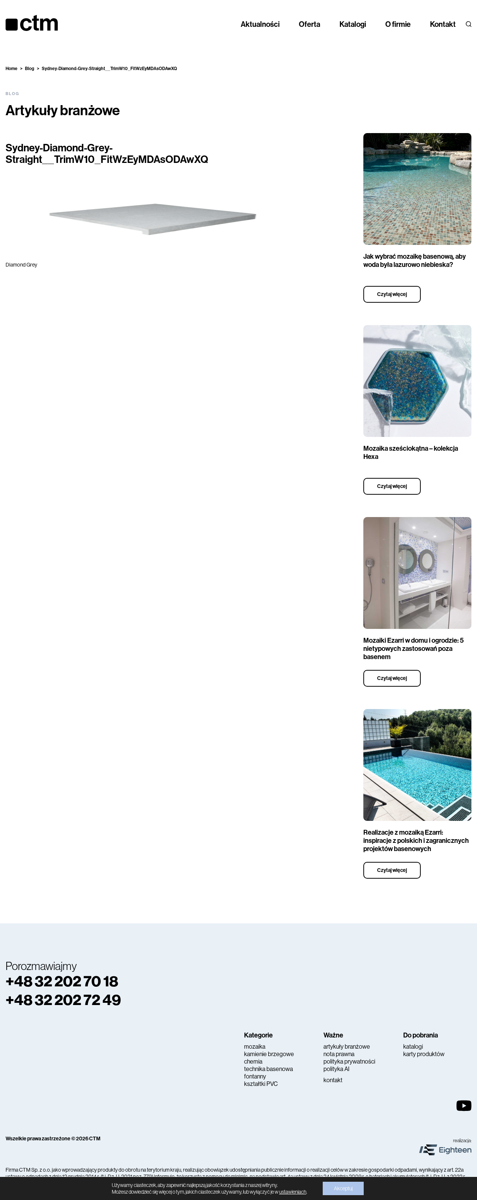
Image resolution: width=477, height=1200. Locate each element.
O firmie (398, 24)
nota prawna (338, 1054)
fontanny (255, 1076)
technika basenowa (268, 1069)
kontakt (332, 1080)
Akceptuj (343, 1188)
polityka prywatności (349, 1061)
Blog (29, 68)
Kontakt (443, 24)
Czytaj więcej (392, 294)
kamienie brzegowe (269, 1054)
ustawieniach (292, 1192)
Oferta (309, 24)
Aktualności (260, 24)
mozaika (254, 1046)
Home (12, 68)
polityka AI (336, 1069)
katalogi (413, 1046)
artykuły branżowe (346, 1046)
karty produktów (424, 1054)
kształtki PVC (261, 1083)
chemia (253, 1061)
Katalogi (352, 24)
